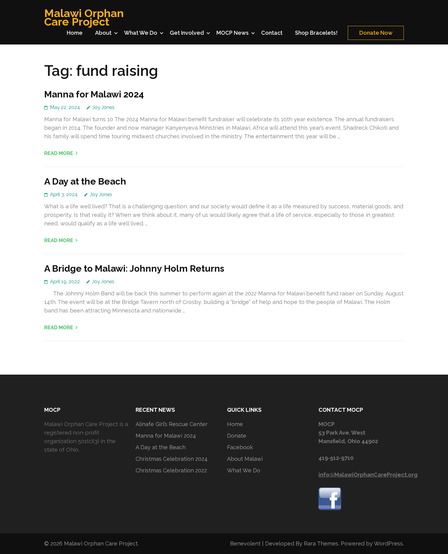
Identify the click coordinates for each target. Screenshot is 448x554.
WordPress (388, 543)
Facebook (240, 447)
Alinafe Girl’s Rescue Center (172, 424)
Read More (58, 153)
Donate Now (376, 33)
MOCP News (232, 33)
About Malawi (245, 459)
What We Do (140, 33)
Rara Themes (321, 543)
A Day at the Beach (85, 181)
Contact (272, 33)
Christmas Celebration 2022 (171, 470)
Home (75, 33)
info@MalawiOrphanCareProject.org (368, 474)
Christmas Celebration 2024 (172, 459)
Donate (236, 435)
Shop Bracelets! (316, 33)
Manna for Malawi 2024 (94, 94)
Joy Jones (103, 107)
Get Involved (187, 33)
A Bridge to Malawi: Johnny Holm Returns (134, 268)
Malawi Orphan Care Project (84, 17)
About (103, 33)
